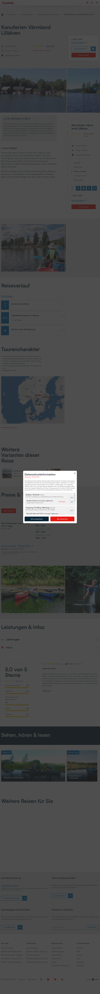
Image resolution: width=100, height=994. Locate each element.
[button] (70, 498)
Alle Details (62, 501)
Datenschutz (35, 477)
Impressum (28, 477)
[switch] (71, 497)
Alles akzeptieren (62, 519)
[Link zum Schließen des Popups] (74, 473)
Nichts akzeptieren (37, 519)
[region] (50, 504)
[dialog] (50, 497)
